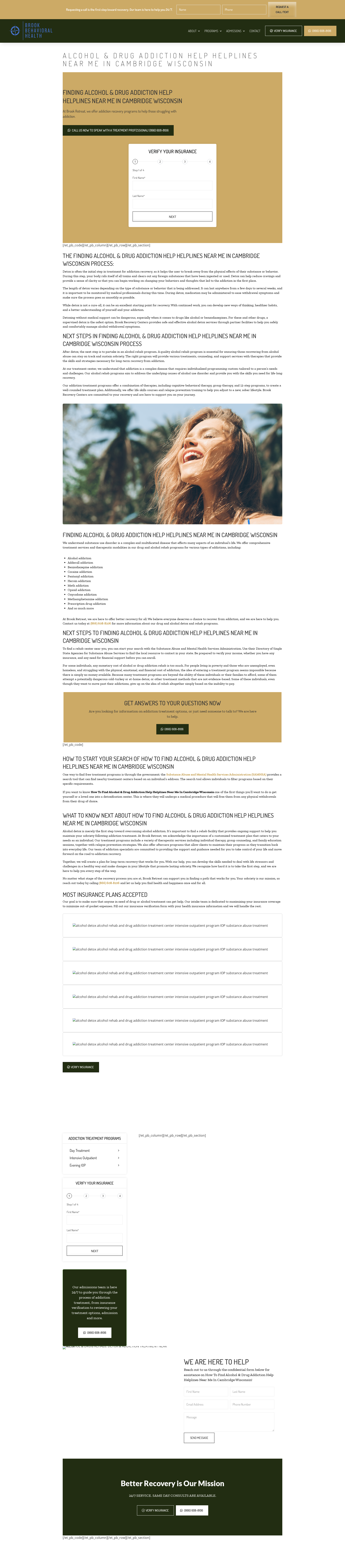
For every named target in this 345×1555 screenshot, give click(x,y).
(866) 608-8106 (321, 31)
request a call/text (282, 9)
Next (172, 217)
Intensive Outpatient (83, 1158)
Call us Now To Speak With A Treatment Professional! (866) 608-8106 (120, 130)
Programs (211, 31)
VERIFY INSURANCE (285, 31)
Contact (254, 31)
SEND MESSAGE (199, 1438)
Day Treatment (80, 1151)
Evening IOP (78, 1165)
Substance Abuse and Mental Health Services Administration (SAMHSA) (216, 774)
